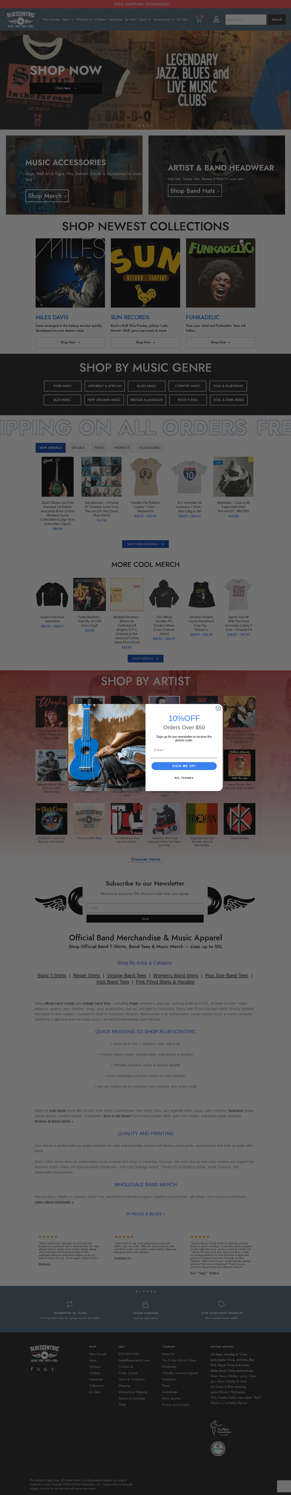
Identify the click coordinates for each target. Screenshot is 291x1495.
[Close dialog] (218, 708)
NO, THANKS (184, 778)
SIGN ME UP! (184, 766)
